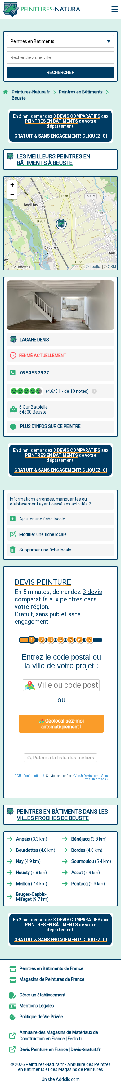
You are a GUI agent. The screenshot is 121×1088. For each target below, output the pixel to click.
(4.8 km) (86, 850)
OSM (112, 266)
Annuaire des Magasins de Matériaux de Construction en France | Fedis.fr (59, 1035)
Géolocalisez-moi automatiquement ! (62, 724)
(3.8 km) (89, 838)
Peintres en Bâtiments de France (51, 968)
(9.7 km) (32, 897)
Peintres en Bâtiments (81, 91)
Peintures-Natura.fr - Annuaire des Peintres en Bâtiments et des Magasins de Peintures (64, 1067)
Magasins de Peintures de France (52, 979)
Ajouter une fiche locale (42, 518)
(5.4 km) (91, 861)
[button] (60, 223)
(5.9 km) (85, 872)
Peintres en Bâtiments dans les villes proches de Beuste (62, 814)
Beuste (19, 98)
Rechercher (60, 72)
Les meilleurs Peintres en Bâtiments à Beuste (54, 159)
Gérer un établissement (42, 994)
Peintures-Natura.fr (31, 91)
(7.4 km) (31, 883)
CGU (17, 775)
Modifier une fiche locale (43, 534)
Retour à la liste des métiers (63, 758)
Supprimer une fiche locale (45, 549)
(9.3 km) (88, 883)
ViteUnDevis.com (86, 775)
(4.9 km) (28, 861)
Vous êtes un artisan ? (96, 777)
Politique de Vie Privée (41, 1016)
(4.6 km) (35, 850)
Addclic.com (68, 1079)
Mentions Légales (37, 1005)
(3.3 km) (31, 838)
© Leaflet (93, 266)
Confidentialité (33, 775)
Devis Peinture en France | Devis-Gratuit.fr (60, 1049)
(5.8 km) (31, 872)
